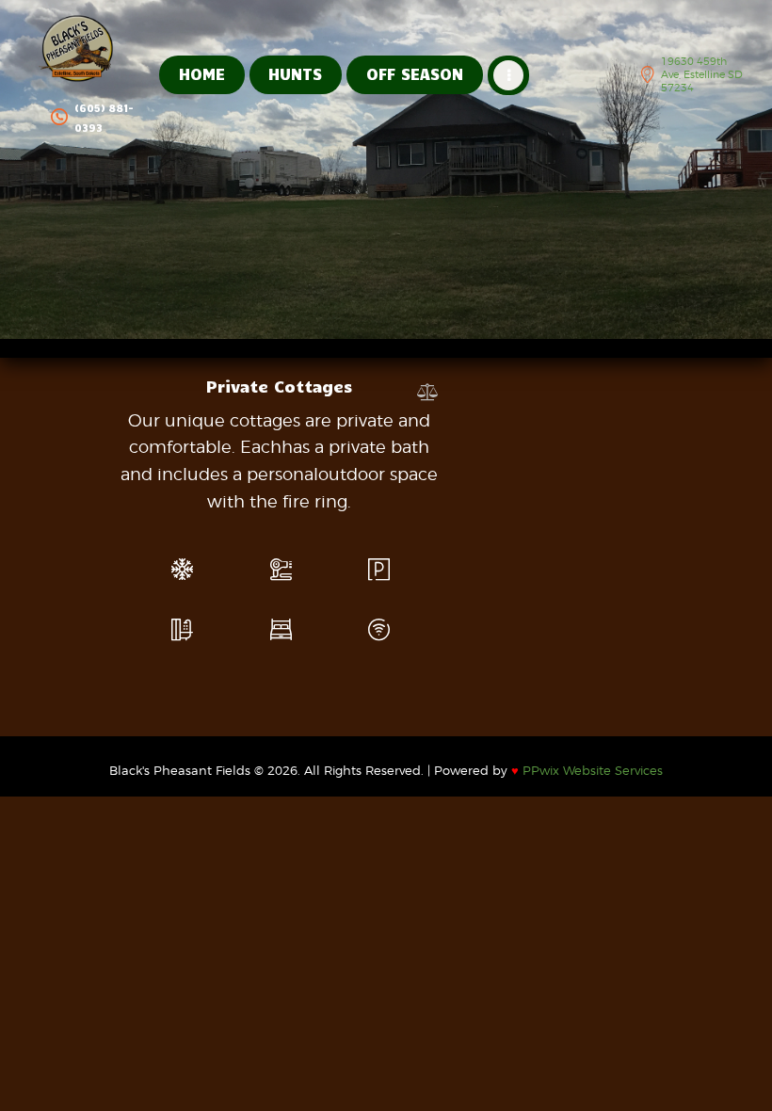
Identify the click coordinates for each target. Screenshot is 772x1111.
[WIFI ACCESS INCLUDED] (378, 630)
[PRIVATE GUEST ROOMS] (280, 630)
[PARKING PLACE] (378, 569)
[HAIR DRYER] (280, 569)
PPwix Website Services (587, 770)
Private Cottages (279, 386)
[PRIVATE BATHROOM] (182, 630)
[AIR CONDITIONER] (182, 569)
